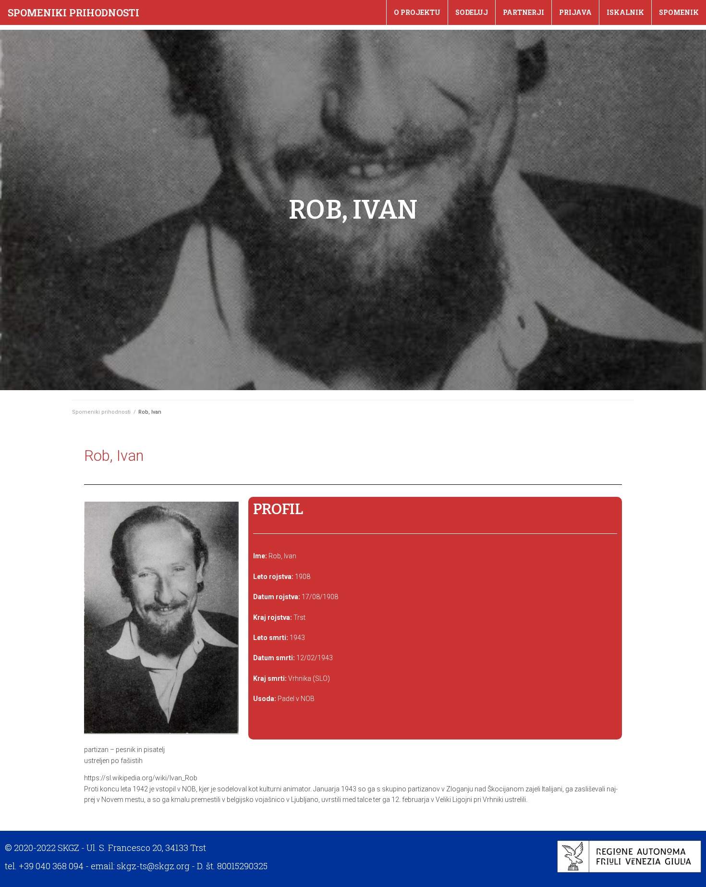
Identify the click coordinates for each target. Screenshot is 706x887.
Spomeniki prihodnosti (73, 12)
